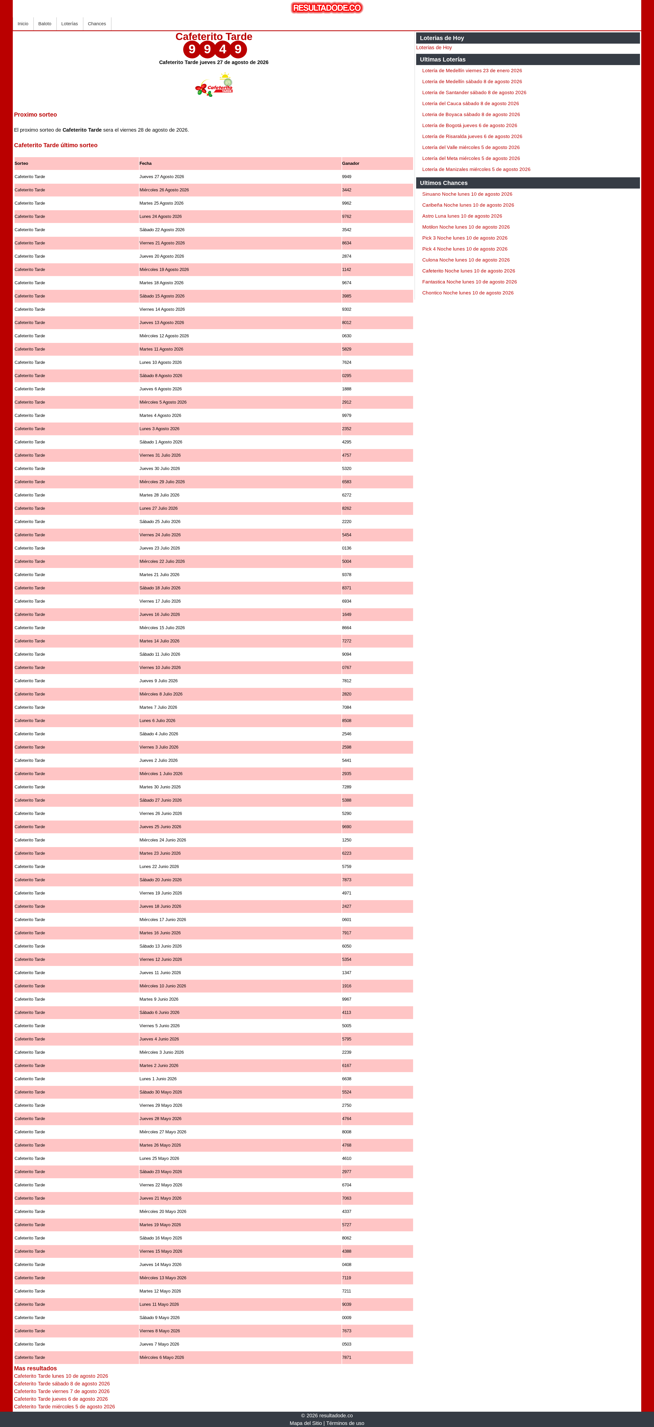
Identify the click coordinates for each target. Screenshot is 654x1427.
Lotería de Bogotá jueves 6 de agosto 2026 (469, 125)
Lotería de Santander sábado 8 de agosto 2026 (474, 92)
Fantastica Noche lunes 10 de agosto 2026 (469, 281)
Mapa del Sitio (306, 1423)
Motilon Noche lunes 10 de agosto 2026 (466, 227)
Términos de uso (345, 1423)
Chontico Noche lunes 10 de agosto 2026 (468, 292)
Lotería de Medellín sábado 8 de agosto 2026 (472, 81)
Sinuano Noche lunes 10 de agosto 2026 (467, 194)
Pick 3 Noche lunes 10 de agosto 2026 (465, 238)
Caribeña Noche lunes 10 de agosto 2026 (468, 205)
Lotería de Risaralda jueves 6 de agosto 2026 (472, 136)
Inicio (23, 23)
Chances (97, 23)
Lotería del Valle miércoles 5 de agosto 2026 (471, 147)
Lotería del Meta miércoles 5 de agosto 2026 (471, 158)
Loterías (69, 23)
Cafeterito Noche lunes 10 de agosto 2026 (468, 271)
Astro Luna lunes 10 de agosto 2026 (462, 216)
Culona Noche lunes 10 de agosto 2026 (466, 260)
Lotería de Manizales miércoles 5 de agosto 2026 (476, 169)
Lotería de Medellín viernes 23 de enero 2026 (472, 70)
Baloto (44, 23)
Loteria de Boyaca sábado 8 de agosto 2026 (471, 114)
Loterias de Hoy (434, 47)
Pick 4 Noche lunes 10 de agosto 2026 (465, 249)
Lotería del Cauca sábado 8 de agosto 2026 (470, 103)
